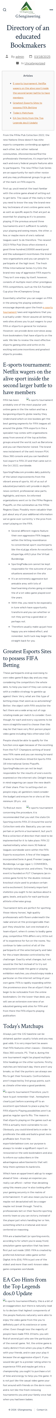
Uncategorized (34, 63)
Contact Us (42, 1409)
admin (20, 56)
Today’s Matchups (23, 113)
